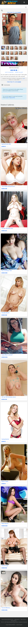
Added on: (4, 78)
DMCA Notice (16, 619)
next (25, 29)
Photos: (10, 79)
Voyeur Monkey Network (10, 624)
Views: (15, 79)
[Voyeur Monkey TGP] (9, 2)
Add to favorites (9, 72)
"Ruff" (23, 78)
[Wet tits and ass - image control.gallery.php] (3, 48)
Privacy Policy (13, 620)
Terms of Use (23, 619)
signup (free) (12, 97)
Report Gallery (19, 72)
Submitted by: (19, 78)
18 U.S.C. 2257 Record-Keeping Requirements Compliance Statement (14, 622)
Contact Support (19, 624)
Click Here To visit (14, 12)
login (7, 97)
